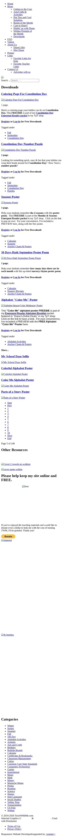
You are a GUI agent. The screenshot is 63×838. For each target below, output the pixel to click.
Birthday (11, 747)
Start (9, 403)
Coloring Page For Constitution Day (24, 93)
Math (9, 777)
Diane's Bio (19, 47)
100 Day (11, 736)
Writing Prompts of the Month (22, 32)
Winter (10, 725)
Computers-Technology (18, 766)
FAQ (9, 39)
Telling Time (13, 802)
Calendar (11, 241)
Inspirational (13, 772)
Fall (9, 132)
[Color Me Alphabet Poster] (15, 386)
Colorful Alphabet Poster (17, 368)
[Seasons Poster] (9, 202)
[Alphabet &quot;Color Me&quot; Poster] (22, 305)
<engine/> (50, 834)
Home (10, 3)
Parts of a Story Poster (15, 391)
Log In (16, 121)
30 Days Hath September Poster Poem (25, 252)
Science (11, 791)
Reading (11, 788)
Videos (10, 42)
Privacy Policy (14, 829)
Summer (11, 731)
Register (5, 121)
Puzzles (11, 191)
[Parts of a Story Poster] (13, 397)
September (12, 135)
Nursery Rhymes (15, 291)
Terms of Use (13, 826)
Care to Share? (20, 25)
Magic (10, 775)
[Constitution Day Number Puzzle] (18, 150)
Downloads (19, 36)
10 (8, 433)
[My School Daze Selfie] (13, 362)
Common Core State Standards (22, 764)
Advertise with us (21, 72)
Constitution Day (15, 138)
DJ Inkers (26, 818)
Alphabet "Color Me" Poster (19, 299)
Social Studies (14, 799)
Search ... (5, 80)
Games (10, 769)
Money (10, 780)
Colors (10, 761)
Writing (11, 810)
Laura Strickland (42, 818)
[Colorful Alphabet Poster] (14, 374)
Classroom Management (19, 758)
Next (9, 435)
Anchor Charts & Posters (19, 246)
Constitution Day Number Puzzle (22, 144)
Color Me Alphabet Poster (17, 380)
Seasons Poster (10, 196)
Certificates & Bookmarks (19, 756)
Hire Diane (18, 50)
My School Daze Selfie (15, 356)
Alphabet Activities (16, 341)
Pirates (10, 786)
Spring (10, 728)
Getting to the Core (22, 9)
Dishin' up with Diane (24, 28)
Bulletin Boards (14, 750)
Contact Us (12, 69)
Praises (10, 53)
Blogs (10, 6)
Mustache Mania (15, 783)
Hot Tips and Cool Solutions (22, 18)
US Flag (11, 807)
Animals (11, 742)
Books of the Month (23, 23)
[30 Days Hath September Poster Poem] (21, 258)
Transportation (14, 805)
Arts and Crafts (14, 745)
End (9, 438)
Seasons (11, 243)
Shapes (10, 794)
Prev (9, 405)
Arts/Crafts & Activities (19, 13)
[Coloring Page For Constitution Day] (20, 100)
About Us (12, 44)
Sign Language (14, 796)
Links (10, 55)
